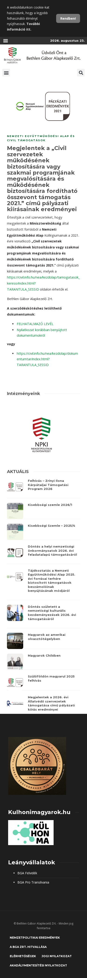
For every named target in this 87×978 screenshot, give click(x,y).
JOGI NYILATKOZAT (57, 956)
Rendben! (68, 18)
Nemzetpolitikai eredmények (35, 937)
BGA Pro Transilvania (33, 882)
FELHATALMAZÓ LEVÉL (35, 324)
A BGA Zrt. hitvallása (28, 947)
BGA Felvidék (27, 873)
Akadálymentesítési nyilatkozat (38, 965)
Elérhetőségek (23, 956)
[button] (5, 40)
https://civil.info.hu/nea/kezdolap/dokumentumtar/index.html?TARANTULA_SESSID (47, 359)
